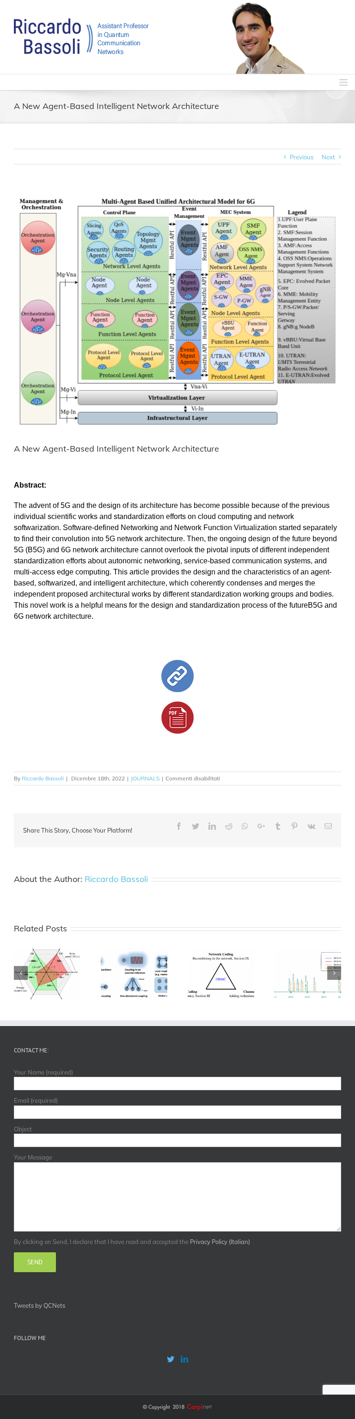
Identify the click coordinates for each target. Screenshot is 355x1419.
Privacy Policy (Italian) (220, 1241)
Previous (301, 157)
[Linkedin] (184, 1359)
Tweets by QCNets (39, 1305)
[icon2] (177, 705)
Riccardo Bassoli (43, 778)
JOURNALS (145, 778)
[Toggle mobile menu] (344, 82)
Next (328, 157)
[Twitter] (170, 1359)
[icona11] (177, 664)
